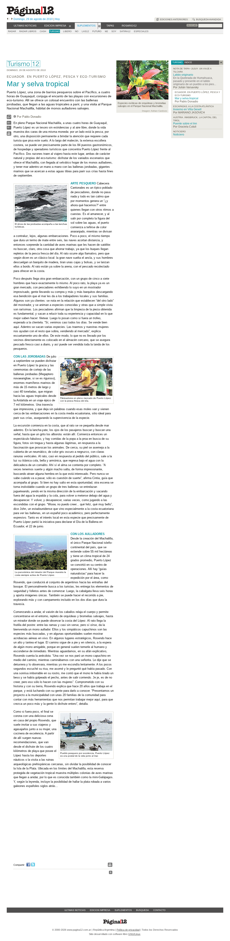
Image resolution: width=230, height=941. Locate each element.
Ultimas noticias (75, 910)
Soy (113, 31)
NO (76, 31)
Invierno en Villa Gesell (187, 109)
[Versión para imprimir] (9, 134)
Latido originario (183, 74)
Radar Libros (27, 31)
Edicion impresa (100, 910)
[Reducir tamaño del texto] (9, 128)
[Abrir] (70, 26)
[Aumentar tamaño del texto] (9, 124)
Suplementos (123, 910)
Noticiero (178, 134)
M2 (106, 31)
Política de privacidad (128, 929)
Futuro (97, 31)
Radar (12, 31)
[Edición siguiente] (12, 19)
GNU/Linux (134, 934)
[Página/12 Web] (30, 15)
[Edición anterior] (7, 19)
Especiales (141, 31)
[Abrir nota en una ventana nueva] (9, 118)
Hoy (57, 19)
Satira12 (125, 31)
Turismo (54, 31)
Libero (67, 31)
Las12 (85, 31)
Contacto (159, 910)
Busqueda (142, 910)
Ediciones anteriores (173, 19)
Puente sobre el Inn (185, 123)
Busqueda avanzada (208, 19)
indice (188, 62)
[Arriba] (110, 873)
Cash (43, 31)
